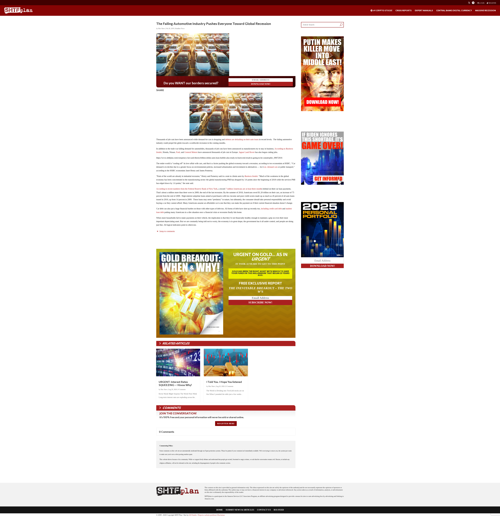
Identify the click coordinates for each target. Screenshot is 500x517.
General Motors (191, 152)
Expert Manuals (424, 11)
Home (219, 510)
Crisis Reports (403, 11)
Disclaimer (221, 515)
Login (481, 3)
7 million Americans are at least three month (244, 189)
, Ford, (177, 152)
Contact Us (264, 510)
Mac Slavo (161, 28)
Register (492, 3)
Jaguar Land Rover (247, 152)
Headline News (180, 28)
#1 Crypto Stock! (382, 11)
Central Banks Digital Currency (454, 11)
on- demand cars (271, 167)
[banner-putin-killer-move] (322, 110)
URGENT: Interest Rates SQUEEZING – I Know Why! (175, 383)
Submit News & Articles (240, 510)
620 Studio (193, 515)
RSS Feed (279, 510)
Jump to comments (167, 231)
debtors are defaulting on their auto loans (242, 139)
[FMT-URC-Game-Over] (322, 184)
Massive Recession (485, 11)
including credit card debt (271, 209)
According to (280, 149)
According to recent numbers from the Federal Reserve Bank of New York (186, 189)
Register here (226, 423)
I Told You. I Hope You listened (224, 381)
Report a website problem (207, 515)
